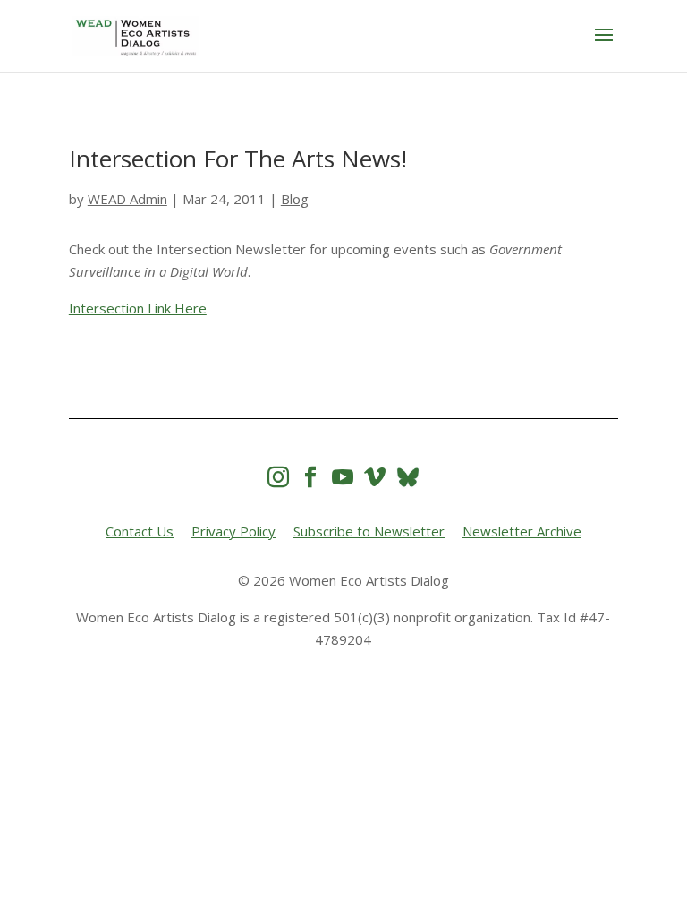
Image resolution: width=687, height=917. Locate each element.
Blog (295, 199)
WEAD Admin (127, 199)
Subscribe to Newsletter (369, 531)
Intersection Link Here (138, 308)
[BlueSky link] (408, 477)
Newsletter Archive (521, 531)
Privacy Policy (233, 531)
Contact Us (140, 531)
